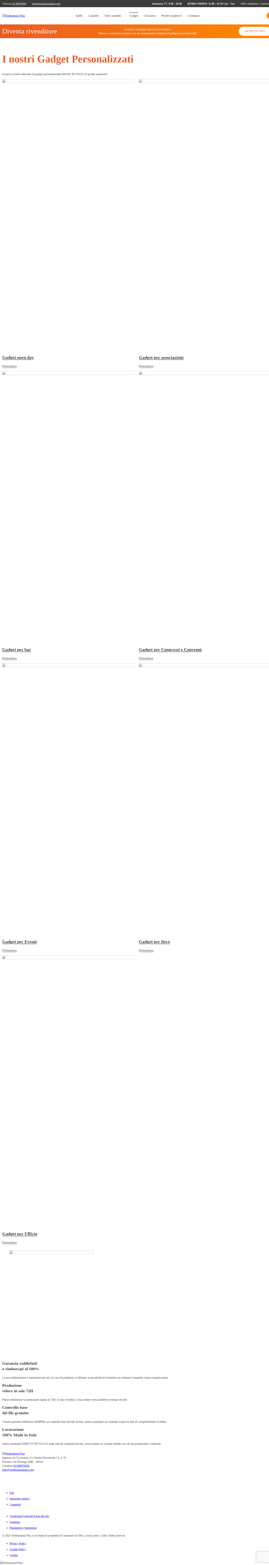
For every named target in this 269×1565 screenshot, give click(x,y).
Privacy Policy (18, 1543)
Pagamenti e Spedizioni (23, 1527)
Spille (79, 15)
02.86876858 (19, 3)
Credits (14, 1555)
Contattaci (194, 15)
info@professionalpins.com (46, 3)
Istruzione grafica (19, 1498)
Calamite (93, 15)
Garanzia (15, 1522)
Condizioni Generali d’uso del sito (29, 1516)
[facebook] (3, 1476)
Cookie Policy (18, 1549)
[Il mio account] (263, 16)
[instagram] (3, 1481)
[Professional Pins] (13, 15)
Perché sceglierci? (171, 15)
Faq (12, 1492)
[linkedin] (3, 1485)
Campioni (15, 1504)
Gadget (134, 15)
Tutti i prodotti (112, 15)
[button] (256, 16)
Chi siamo (150, 15)
